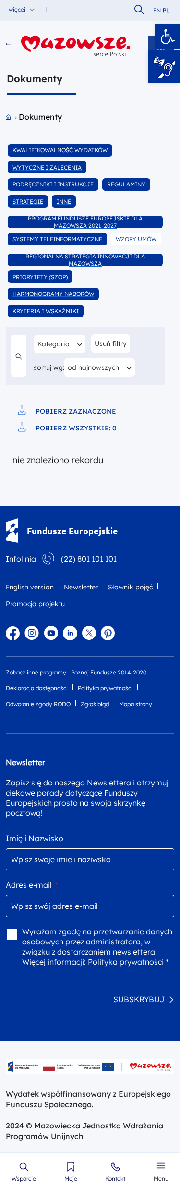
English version (30, 587)
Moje (70, 1179)
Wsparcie (24, 1179)
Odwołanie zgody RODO (38, 704)
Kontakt (115, 1179)
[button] (167, 36)
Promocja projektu (35, 604)
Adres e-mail (32, 885)
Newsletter (81, 587)
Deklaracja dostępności (37, 688)
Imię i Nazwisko (34, 838)
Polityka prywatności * (128, 962)
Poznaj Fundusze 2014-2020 (108, 672)
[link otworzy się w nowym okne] (76, 46)
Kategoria (58, 343)
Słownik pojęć (130, 587)
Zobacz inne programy (36, 672)
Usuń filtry (111, 343)
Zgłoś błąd (95, 704)
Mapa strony (135, 704)
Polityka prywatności (105, 688)
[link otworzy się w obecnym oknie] (9, 46)
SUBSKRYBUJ (139, 999)
